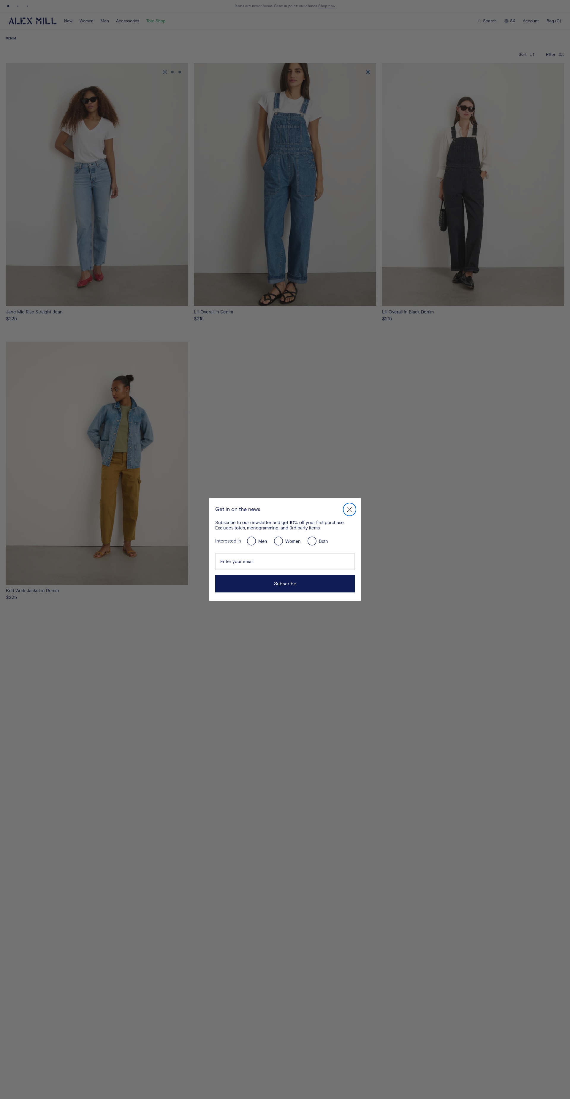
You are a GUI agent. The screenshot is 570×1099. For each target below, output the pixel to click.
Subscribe (285, 583)
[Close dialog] (349, 509)
